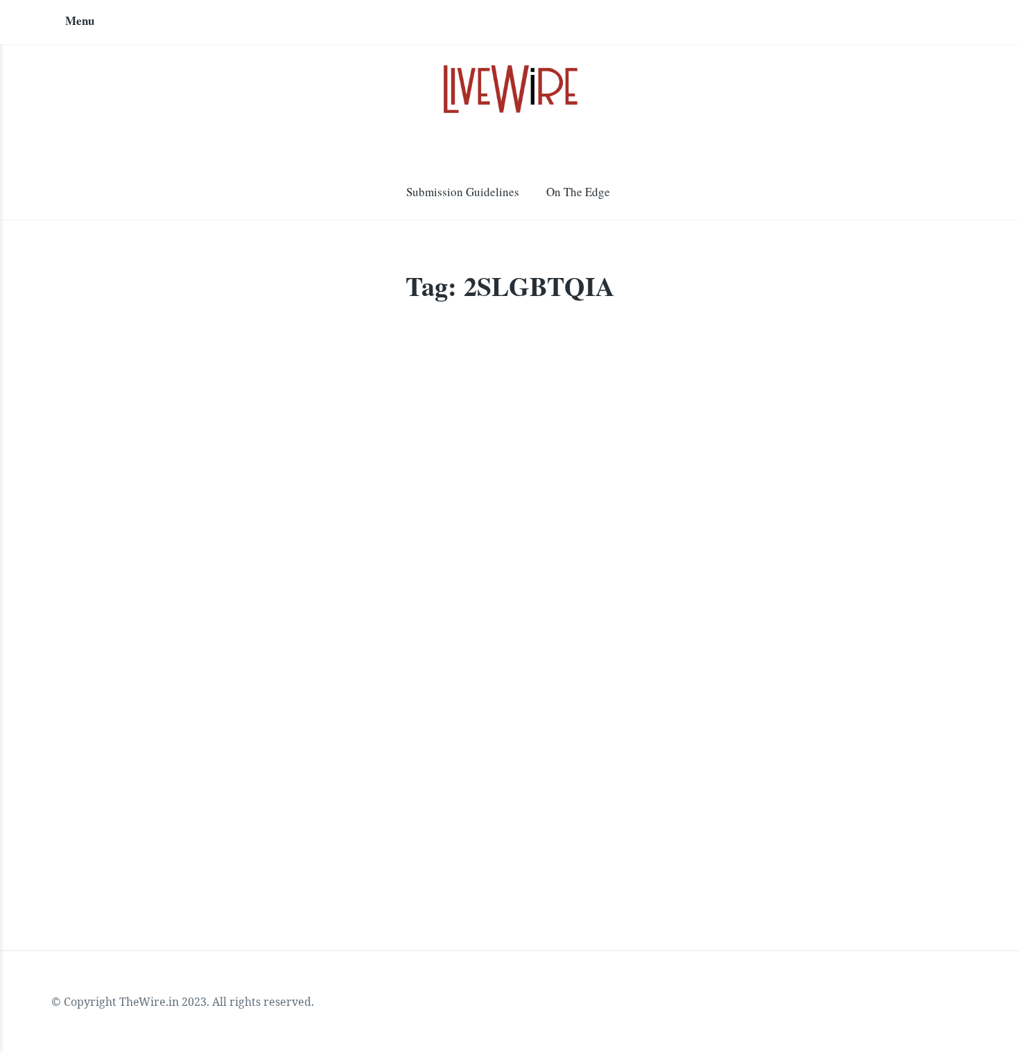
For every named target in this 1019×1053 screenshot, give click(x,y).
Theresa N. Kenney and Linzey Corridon (209, 716)
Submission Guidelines (462, 192)
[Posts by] (105, 718)
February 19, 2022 (366, 716)
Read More (128, 818)
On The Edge (578, 192)
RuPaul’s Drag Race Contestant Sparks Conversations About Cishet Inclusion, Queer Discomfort (260, 627)
